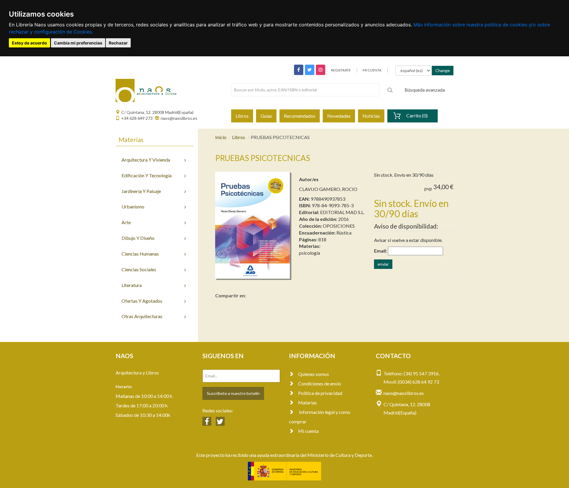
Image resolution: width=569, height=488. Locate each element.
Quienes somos (313, 374)
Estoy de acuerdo (29, 42)
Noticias (371, 116)
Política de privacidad (320, 393)
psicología (309, 253)
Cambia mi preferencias (78, 42)
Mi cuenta (308, 431)
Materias (307, 402)
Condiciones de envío (319, 383)
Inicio (220, 137)
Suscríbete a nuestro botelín (233, 393)
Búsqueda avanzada (425, 90)
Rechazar (118, 42)
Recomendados (299, 116)
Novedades (339, 116)
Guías (266, 116)
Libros (242, 116)
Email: (380, 250)
